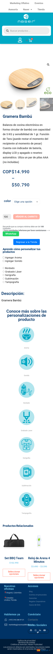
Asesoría (13, 9)
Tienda (41, 9)
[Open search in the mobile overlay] (26, 31)
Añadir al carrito (26, 216)
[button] (48, 64)
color (7, 201)
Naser (26, 9)
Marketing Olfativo (19, 3)
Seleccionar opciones (14, 572)
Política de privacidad (26, 641)
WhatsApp (10, 234)
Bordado (10, 268)
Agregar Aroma (13, 257)
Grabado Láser (13, 271)
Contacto (33, 619)
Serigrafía (10, 275)
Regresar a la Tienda (26, 242)
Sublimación (11, 278)
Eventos (39, 3)
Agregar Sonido (13, 261)
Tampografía (12, 282)
